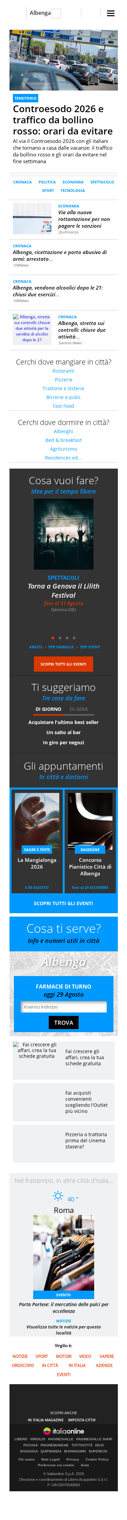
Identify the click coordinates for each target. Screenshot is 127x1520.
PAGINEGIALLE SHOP (94, 1439)
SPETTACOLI (63, 577)
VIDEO (85, 1356)
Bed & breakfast (63, 440)
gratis (35, 646)
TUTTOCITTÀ (81, 1445)
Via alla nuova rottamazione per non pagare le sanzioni (84, 219)
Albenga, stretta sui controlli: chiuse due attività (82, 330)
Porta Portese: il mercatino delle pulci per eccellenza (64, 1307)
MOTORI (63, 1356)
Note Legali (50, 1459)
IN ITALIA (77, 1365)
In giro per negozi (63, 742)
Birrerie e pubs (63, 397)
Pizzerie (63, 379)
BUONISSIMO (75, 1451)
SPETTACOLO (102, 181)
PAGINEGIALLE (60, 1439)
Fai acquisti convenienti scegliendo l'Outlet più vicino (86, 1102)
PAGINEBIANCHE (55, 1445)
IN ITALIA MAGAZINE (46, 1419)
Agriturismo (63, 449)
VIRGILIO (37, 1439)
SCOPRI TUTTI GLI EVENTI (63, 664)
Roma (64, 1210)
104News (20, 265)
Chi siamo (26, 1459)
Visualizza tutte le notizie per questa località (63, 1330)
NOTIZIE (63, 1320)
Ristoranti (63, 371)
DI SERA (79, 709)
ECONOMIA (73, 181)
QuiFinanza (68, 231)
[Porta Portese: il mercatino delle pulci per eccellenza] (67, 1255)
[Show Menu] (110, 13)
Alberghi (63, 431)
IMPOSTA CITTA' (82, 1419)
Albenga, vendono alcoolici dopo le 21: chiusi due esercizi (58, 291)
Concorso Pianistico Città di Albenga (90, 866)
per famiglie (61, 646)
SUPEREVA (98, 1451)
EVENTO (63, 1294)
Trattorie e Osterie (63, 388)
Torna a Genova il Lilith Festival (64, 590)
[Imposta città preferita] (17, 13)
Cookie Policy (97, 1459)
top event (90, 646)
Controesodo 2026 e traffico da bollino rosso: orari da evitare (63, 119)
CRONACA (22, 181)
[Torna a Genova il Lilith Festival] (68, 539)
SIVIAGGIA (29, 1451)
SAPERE (107, 1356)
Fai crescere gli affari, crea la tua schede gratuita (84, 1057)
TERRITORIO (26, 98)
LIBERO (21, 1439)
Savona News (70, 342)
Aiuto (85, 1465)
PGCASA (30, 1445)
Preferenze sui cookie (56, 1465)
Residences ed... (63, 457)
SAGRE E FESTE (37, 849)
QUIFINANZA (51, 1451)
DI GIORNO (48, 709)
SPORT (48, 190)
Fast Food (63, 406)
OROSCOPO (23, 1365)
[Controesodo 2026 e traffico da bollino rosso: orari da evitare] (63, 60)
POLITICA (47, 181)
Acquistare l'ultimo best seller (63, 722)
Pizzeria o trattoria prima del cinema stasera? (86, 1140)
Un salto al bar (63, 732)
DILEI (99, 1445)
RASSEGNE (90, 849)
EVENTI (63, 1374)
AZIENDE (104, 1365)
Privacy (72, 1459)
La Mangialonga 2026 (37, 863)
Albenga (40, 13)
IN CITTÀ (50, 1365)
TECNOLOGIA (73, 190)
